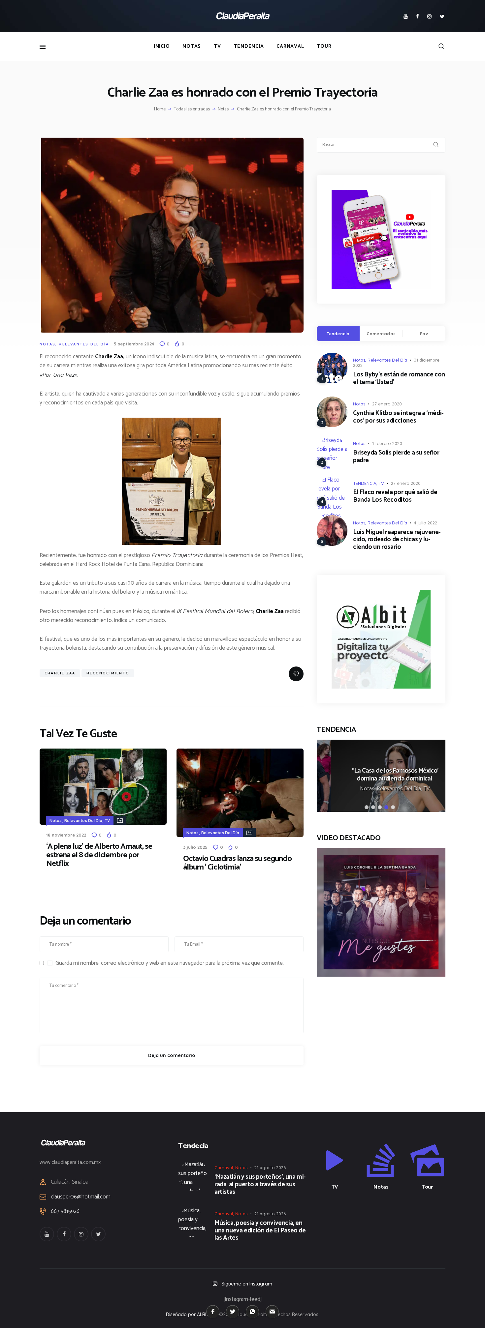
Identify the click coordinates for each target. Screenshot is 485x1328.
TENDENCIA (364, 483)
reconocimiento (107, 673)
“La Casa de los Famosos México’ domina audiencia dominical (381, 775)
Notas (223, 109)
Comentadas (381, 333)
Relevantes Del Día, (386, 788)
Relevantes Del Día (84, 344)
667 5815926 (65, 1211)
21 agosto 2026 (270, 1167)
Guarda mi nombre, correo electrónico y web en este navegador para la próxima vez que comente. (169, 963)
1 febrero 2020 (387, 443)
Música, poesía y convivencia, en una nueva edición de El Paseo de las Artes (260, 1231)
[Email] (272, 1311)
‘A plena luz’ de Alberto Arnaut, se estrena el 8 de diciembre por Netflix (99, 855)
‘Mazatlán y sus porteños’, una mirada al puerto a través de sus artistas (260, 1184)
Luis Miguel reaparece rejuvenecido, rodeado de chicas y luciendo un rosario (396, 540)
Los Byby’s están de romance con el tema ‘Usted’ (399, 378)
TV (107, 820)
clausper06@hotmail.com (81, 1196)
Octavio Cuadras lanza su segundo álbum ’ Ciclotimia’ (237, 863)
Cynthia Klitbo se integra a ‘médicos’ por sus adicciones (398, 417)
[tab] (338, 333)
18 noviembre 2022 (66, 835)
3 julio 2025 (195, 847)
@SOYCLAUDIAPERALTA (386, 1222)
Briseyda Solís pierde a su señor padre (396, 456)
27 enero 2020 (387, 403)
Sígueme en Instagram (246, 1284)
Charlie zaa (60, 673)
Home (160, 109)
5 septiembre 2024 (134, 343)
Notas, (354, 788)
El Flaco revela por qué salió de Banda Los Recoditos (395, 496)
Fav (424, 333)
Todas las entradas (192, 109)
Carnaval (223, 1167)
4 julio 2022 (425, 522)
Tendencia (338, 333)
